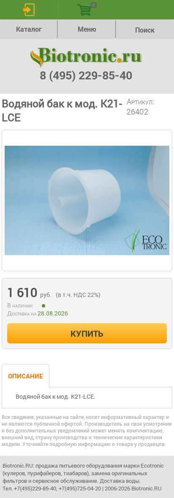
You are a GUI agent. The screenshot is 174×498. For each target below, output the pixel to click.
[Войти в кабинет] (29, 9)
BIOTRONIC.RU (87, 58)
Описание (25, 376)
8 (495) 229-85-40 (86, 75)
